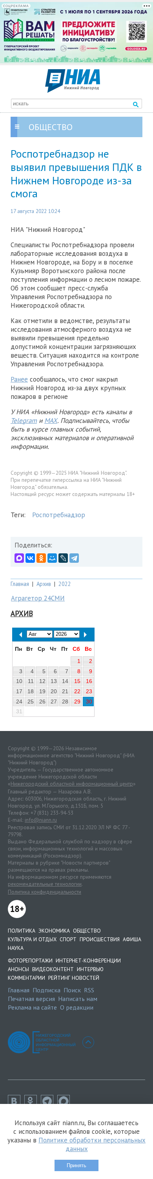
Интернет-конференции (88, 960)
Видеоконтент (53, 969)
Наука (16, 947)
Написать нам (77, 999)
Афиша (132, 939)
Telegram (24, 420)
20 (54, 691)
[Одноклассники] (41, 558)
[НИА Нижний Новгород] (72, 90)
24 (19, 701)
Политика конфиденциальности (44, 891)
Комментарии (26, 977)
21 (65, 691)
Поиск (72, 990)
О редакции (76, 1007)
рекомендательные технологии (45, 883)
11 (31, 681)
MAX (50, 420)
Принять (76, 1165)
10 (19, 681)
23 (89, 691)
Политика (21, 930)
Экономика (54, 930)
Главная (20, 584)
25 (30, 701)
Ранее (19, 379)
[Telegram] (74, 558)
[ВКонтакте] (30, 558)
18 (30, 691)
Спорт (68, 939)
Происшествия (100, 939)
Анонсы (18, 969)
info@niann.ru (41, 819)
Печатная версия (31, 999)
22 (77, 691)
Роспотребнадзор (58, 515)
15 (77, 681)
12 (42, 681)
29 (77, 701)
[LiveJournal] (63, 558)
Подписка (46, 990)
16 (89, 681)
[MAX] (19, 558)
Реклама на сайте (32, 1007)
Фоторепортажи (30, 960)
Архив (43, 584)
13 (54, 681)
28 (65, 701)
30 (89, 701)
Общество (87, 930)
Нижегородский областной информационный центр (72, 783)
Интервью (90, 969)
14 (65, 681)
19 (42, 691)
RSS (89, 990)
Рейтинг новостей (73, 977)
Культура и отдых (32, 939)
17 (19, 691)
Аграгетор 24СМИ (38, 598)
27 (54, 701)
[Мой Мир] (52, 558)
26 (42, 701)
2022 (64, 584)
